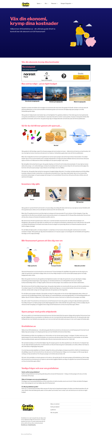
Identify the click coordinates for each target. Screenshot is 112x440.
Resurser (53, 3)
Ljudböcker (53, 409)
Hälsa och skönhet (54, 404)
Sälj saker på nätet (79, 266)
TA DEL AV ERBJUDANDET (81, 77)
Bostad (56, 145)
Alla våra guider (54, 412)
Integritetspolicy (32, 424)
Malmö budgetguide (80, 102)
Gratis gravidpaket (54, 406)
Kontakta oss (24, 424)
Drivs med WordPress (26, 434)
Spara (38, 3)
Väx (46, 3)
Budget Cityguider (66, 3)
